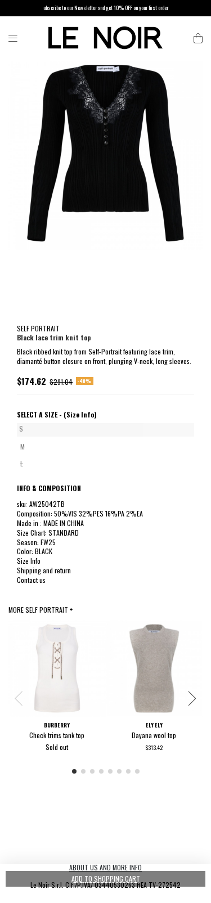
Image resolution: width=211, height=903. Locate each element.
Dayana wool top (154, 735)
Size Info (29, 560)
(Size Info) (80, 414)
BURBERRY (57, 725)
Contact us (31, 580)
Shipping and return (44, 570)
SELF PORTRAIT (38, 328)
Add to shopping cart (105, 878)
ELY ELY (154, 725)
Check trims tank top (56, 735)
